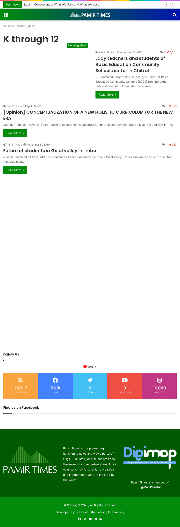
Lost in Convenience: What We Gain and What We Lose (61, 4)
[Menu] (5, 16)
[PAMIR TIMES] (90, 14)
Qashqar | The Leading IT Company (100, 512)
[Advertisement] (90, 204)
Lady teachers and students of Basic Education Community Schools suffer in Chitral (130, 64)
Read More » (107, 94)
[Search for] (174, 16)
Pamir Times (106, 52)
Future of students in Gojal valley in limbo (49, 151)
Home (10, 26)
